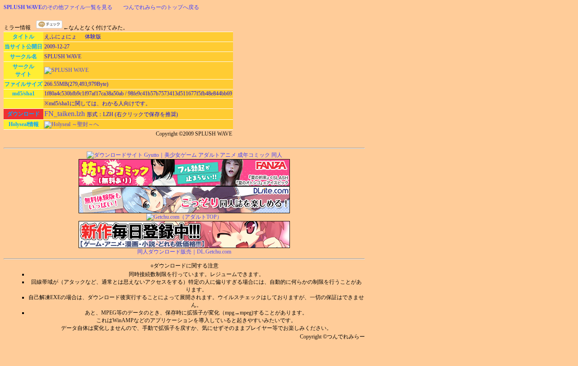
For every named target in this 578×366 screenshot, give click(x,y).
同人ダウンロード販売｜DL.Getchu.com (184, 252)
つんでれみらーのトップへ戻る (161, 7)
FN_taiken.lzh (65, 113)
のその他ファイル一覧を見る (58, 7)
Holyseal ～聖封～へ (75, 124)
